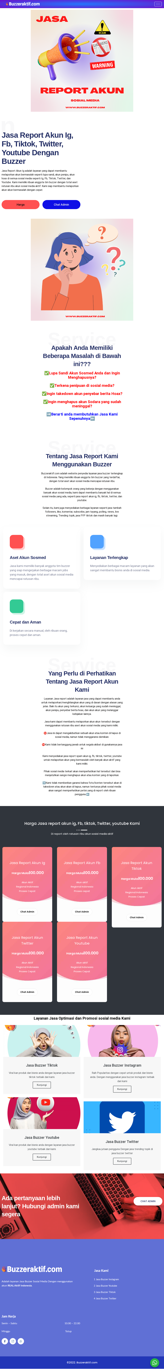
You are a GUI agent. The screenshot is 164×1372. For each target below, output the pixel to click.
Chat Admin (61, 204)
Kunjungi (42, 1085)
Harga (21, 204)
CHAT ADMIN (148, 1201)
